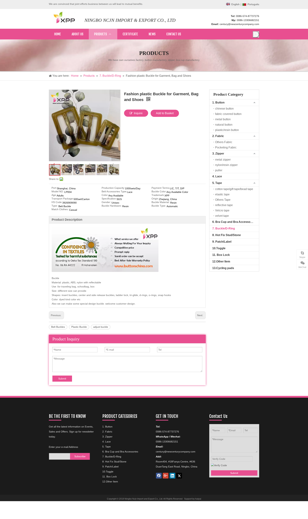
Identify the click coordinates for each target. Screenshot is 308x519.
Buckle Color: (159, 191)
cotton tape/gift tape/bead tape (234, 189)
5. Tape (217, 182)
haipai (198, 499)
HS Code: (57, 202)
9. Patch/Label (221, 241)
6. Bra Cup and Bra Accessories (233, 221)
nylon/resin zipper (226, 164)
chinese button (224, 108)
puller (218, 170)
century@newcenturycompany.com (239, 24)
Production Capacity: (113, 188)
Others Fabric (223, 142)
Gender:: (107, 202)
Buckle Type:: (159, 205)
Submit (62, 378)
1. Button (218, 102)
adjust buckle (100, 326)
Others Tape (222, 199)
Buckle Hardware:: (112, 205)
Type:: (55, 205)
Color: (105, 195)
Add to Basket (165, 113)
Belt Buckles (58, 326)
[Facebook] (159, 476)
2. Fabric (218, 136)
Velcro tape (222, 210)
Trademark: (158, 195)
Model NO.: (58, 191)
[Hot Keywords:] (256, 34)
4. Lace (217, 176)
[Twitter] (179, 476)
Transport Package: (63, 198)
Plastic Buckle (79, 326)
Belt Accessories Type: (114, 191)
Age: (54, 195)
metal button (223, 119)
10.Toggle (218, 248)
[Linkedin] (172, 476)
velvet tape (222, 215)
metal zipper (223, 159)
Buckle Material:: (161, 202)
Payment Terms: (161, 188)
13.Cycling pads (223, 268)
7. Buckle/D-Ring (223, 228)
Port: (54, 188)
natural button (223, 124)
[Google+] (165, 476)
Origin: (155, 198)
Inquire (138, 113)
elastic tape (222, 194)
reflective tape (224, 205)
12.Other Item (221, 261)
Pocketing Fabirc (226, 147)
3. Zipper (218, 153)
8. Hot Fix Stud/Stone (226, 235)
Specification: (109, 198)
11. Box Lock (221, 254)
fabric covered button (228, 113)
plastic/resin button (227, 129)
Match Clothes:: (60, 209)
